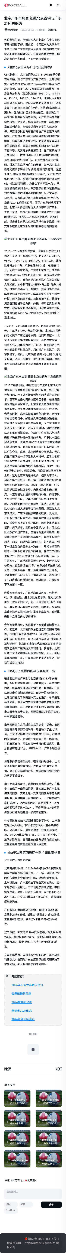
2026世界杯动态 (21, 1002)
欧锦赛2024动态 (21, 1011)
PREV (7, 1069)
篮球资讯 (52, 30)
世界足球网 (13, 30)
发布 (51, 1204)
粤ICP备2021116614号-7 (43, 1239)
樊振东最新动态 (21, 993)
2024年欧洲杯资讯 (23, 1019)
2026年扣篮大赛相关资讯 (27, 985)
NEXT (58, 1069)
